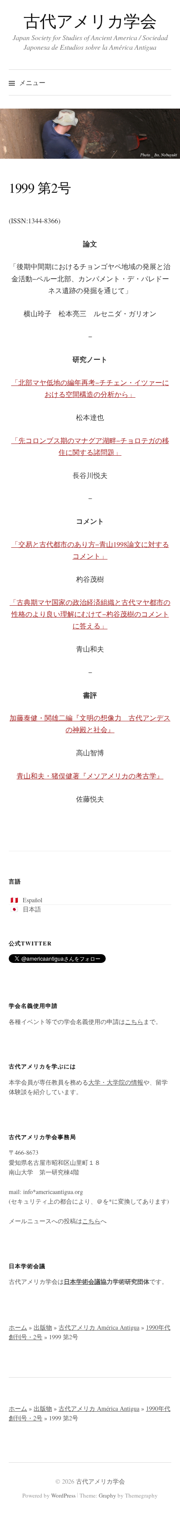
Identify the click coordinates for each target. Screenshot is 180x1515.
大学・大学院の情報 (115, 1082)
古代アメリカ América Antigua (99, 1327)
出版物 (43, 1327)
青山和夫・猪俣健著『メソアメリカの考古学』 (90, 775)
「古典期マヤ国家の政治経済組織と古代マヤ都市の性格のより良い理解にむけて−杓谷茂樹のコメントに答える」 (90, 613)
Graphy (107, 1495)
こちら (134, 1021)
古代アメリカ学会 (90, 21)
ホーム (18, 1327)
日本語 (32, 909)
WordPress (63, 1495)
